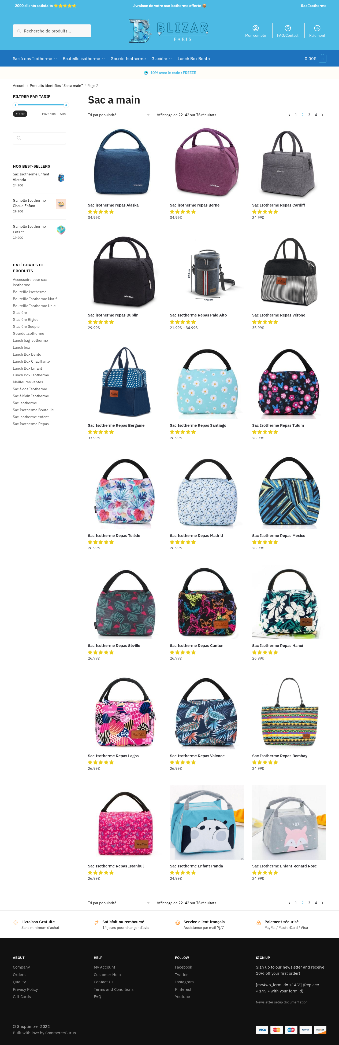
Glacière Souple (26, 326)
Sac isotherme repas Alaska (113, 205)
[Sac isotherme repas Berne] (207, 161)
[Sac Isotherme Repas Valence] (207, 712)
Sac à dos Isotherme (30, 389)
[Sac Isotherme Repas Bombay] (289, 712)
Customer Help (107, 974)
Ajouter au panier (125, 228)
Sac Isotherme (313, 5)
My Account (104, 967)
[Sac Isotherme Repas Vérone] (289, 272)
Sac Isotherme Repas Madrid (196, 535)
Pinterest (183, 989)
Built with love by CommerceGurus (44, 1032)
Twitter (181, 974)
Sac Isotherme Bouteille (33, 409)
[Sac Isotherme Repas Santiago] (207, 382)
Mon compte (255, 35)
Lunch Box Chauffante (31, 361)
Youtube (182, 996)
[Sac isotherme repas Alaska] (125, 161)
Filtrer (20, 114)
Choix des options (207, 338)
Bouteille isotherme (30, 291)
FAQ (97, 996)
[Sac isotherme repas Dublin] (125, 272)
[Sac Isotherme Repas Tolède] (125, 492)
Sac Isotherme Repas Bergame (116, 425)
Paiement (317, 35)
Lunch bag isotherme (30, 340)
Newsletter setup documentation (281, 1002)
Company (21, 967)
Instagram (184, 981)
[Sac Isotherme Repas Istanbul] (125, 822)
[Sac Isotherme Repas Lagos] (125, 712)
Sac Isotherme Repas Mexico (278, 535)
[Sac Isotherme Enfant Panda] (207, 822)
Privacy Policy (25, 989)
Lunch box (21, 347)
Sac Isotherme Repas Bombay (279, 755)
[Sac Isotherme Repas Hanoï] (289, 602)
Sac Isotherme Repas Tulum (278, 425)
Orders (19, 974)
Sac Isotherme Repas (31, 423)
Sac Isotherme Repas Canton (196, 645)
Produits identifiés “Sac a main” (56, 85)
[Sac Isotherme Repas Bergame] (125, 382)
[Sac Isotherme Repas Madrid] (207, 492)
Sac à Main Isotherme (31, 395)
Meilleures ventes (28, 382)
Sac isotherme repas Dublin (113, 315)
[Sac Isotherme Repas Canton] (207, 602)
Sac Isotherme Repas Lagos (113, 755)
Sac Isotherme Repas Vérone (278, 315)
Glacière (20, 312)
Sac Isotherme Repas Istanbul (116, 866)
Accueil (19, 85)
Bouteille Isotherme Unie (34, 305)
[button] (101, 211)
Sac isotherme (25, 402)
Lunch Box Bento (27, 354)
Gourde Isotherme (28, 333)
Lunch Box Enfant (27, 368)
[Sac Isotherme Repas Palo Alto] (207, 272)
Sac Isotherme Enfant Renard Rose (284, 866)
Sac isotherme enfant (31, 416)
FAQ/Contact (288, 35)
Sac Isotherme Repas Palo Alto (198, 315)
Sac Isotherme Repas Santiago (198, 425)
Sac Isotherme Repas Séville (114, 645)
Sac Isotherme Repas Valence (197, 755)
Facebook (183, 967)
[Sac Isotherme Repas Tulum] (289, 382)
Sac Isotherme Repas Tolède (114, 535)
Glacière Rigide (26, 319)
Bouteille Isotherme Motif (35, 298)
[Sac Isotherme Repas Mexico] (289, 492)
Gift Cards (22, 996)
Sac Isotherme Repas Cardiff (278, 205)
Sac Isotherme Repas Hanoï (277, 645)
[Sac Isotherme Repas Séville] (125, 602)
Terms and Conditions (113, 989)
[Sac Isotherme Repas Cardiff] (289, 161)
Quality (19, 981)
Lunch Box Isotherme (31, 375)
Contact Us (103, 981)
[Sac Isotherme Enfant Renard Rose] (289, 822)
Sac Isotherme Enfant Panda (196, 866)
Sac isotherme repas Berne (194, 205)
